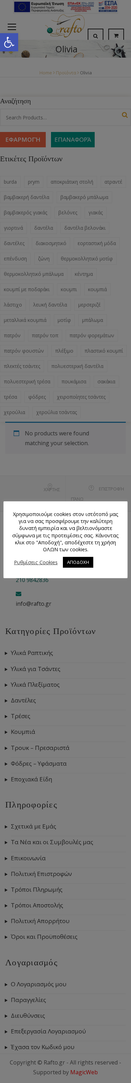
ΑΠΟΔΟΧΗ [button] (78, 562)
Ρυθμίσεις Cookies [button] (36, 562)
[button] (9, 42)
